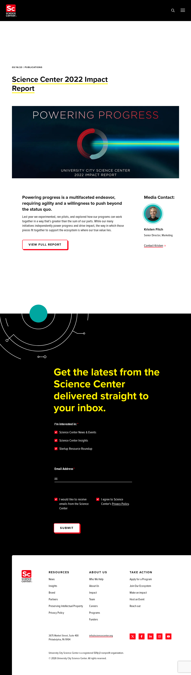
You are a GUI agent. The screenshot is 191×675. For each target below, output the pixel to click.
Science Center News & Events (77, 432)
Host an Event (137, 599)
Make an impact (138, 592)
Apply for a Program (141, 579)
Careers (93, 606)
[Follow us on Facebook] (142, 636)
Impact (93, 592)
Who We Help (96, 579)
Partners (53, 599)
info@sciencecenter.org (101, 635)
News (52, 579)
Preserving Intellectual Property (66, 606)
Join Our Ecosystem (140, 586)
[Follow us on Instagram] (159, 636)
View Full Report (45, 244)
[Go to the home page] (11, 10)
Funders (93, 619)
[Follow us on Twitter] (133, 636)
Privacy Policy (120, 503)
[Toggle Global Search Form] (173, 10)
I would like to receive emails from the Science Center (74, 503)
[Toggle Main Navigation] (183, 10)
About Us (94, 586)
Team (92, 599)
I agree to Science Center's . (115, 501)
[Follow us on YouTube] (168, 636)
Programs (94, 613)
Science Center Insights (73, 440)
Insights (53, 586)
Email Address (63, 469)
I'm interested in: (65, 424)
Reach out (135, 606)
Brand (52, 592)
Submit (66, 528)
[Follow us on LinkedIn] (151, 636)
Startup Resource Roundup (75, 448)
